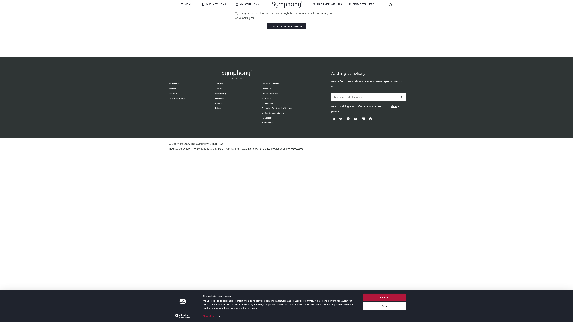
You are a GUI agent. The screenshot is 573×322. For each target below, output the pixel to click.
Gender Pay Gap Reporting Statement (277, 108)
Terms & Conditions (270, 93)
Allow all (384, 297)
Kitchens (172, 89)
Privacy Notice (268, 98)
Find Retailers (363, 4)
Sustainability (220, 93)
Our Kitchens (215, 4)
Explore (174, 83)
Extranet (218, 108)
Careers (218, 103)
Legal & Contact (272, 83)
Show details (209, 316)
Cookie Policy (267, 103)
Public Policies (267, 122)
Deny (384, 306)
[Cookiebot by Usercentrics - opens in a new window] (183, 316)
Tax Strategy (267, 118)
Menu (188, 4)
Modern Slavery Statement (273, 113)
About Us (221, 83)
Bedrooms (173, 93)
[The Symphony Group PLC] (237, 72)
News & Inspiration (177, 98)
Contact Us (266, 89)
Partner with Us (329, 4)
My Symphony (249, 4)
